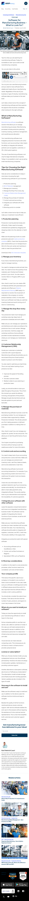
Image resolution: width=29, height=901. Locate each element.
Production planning (16, 860)
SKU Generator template (18, 252)
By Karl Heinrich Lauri (8, 28)
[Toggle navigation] (26, 3)
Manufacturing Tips (21, 14)
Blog (2, 9)
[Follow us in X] (3, 896)
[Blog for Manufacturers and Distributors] (8, 3)
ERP (2, 839)
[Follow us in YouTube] (8, 896)
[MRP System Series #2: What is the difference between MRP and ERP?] (14, 852)
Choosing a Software (8, 14)
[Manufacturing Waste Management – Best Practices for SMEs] (14, 809)
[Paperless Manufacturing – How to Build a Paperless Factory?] (14, 831)
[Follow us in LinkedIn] (18, 891)
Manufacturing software (8, 122)
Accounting (7, 9)
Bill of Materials (8, 186)
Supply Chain (14, 818)
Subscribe (14, 735)
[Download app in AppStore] (7, 884)
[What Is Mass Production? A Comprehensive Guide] (14, 788)
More (24, 9)
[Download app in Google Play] (21, 884)
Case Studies (15, 9)
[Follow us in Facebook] (23, 891)
